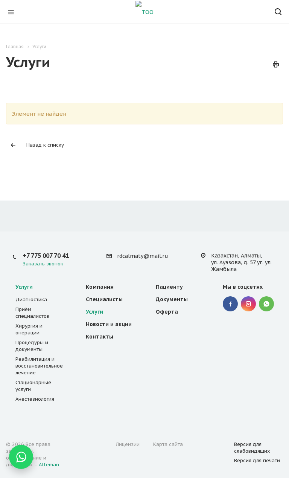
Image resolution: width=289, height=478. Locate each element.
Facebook (230, 303)
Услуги (24, 286)
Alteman (49, 464)
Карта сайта (168, 444)
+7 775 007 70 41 (46, 255)
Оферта (167, 311)
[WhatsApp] (21, 457)
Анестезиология (34, 399)
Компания (100, 286)
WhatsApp (266, 303)
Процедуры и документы (31, 345)
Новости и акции (109, 324)
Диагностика (31, 299)
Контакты (99, 336)
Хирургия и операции (29, 329)
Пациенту (169, 286)
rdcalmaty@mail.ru (142, 256)
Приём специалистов (32, 312)
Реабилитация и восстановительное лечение (39, 366)
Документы (172, 299)
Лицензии (128, 444)
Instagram (248, 303)
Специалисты (104, 299)
